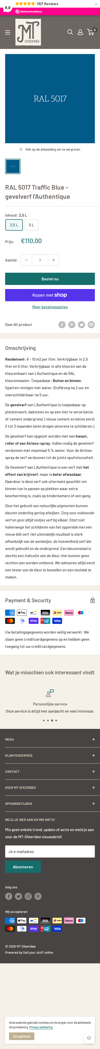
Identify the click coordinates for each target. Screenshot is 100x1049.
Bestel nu (50, 278)
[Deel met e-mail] (91, 324)
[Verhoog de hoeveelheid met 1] (53, 260)
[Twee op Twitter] (81, 324)
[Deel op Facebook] (62, 324)
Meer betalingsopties (50, 307)
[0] (90, 32)
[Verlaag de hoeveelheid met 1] (26, 260)
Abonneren (23, 866)
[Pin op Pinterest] (71, 324)
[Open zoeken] (70, 32)
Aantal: (11, 260)
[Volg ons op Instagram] (28, 896)
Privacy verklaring (41, 1027)
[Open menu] (7, 32)
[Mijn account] (80, 32)
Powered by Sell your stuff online (29, 952)
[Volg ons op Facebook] (8, 896)
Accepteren (21, 1036)
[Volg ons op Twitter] (18, 896)
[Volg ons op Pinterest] (38, 896)
